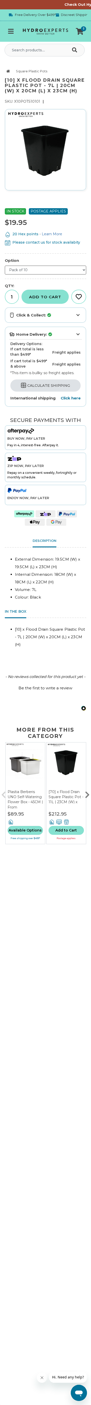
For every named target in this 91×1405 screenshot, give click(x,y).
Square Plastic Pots (31, 71)
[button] (80, 31)
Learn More (52, 234)
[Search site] (75, 50)
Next (87, 793)
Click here (71, 398)
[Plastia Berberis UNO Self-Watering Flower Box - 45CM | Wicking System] (25, 766)
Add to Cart (45, 296)
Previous (3, 793)
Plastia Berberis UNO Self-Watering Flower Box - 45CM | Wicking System (25, 799)
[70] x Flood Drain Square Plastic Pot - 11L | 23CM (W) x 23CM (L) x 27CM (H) (66, 802)
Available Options (25, 830)
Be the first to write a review (45, 688)
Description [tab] (44, 541)
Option (12, 260)
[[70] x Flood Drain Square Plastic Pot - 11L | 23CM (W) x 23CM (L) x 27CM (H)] (66, 766)
